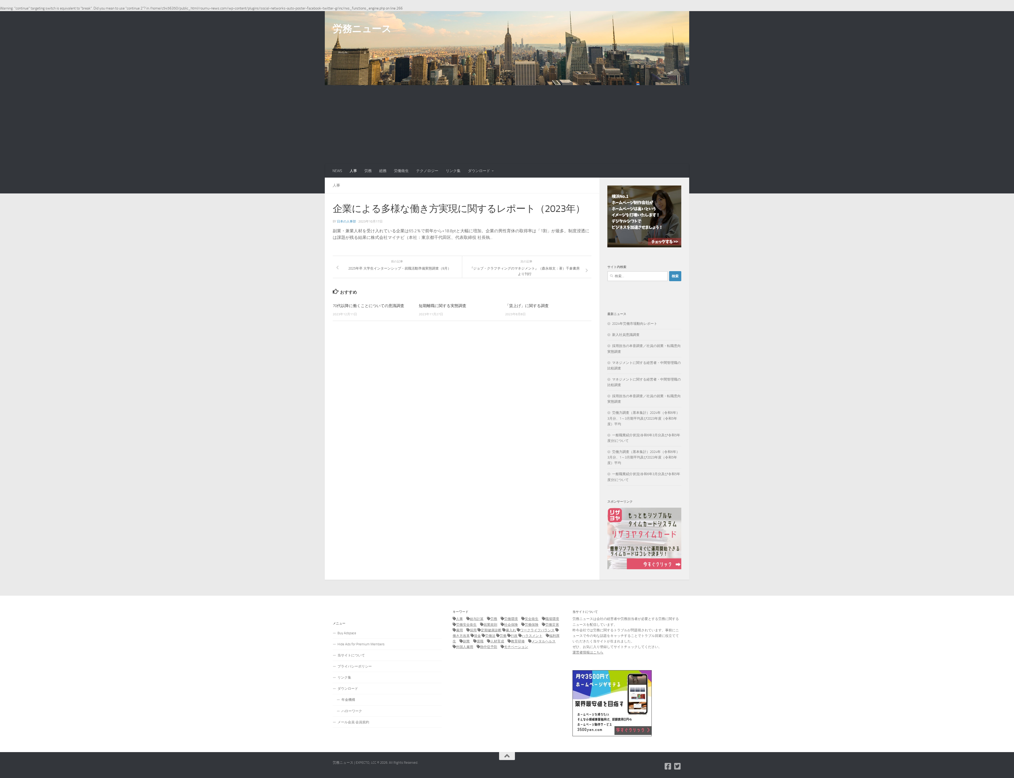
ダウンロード (479, 171)
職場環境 (552, 619)
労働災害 (552, 625)
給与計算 (476, 619)
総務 (383, 171)
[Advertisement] (507, 125)
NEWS (337, 171)
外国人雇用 (464, 647)
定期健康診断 (491, 630)
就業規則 (490, 625)
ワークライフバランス (537, 630)
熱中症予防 (488, 647)
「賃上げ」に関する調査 (527, 305)
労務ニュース (362, 28)
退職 (480, 641)
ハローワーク (351, 711)
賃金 (477, 636)
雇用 (459, 630)
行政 (514, 636)
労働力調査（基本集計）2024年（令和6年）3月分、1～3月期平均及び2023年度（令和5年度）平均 (643, 418)
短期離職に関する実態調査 (442, 305)
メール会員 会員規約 (353, 722)
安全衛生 (531, 619)
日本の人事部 (346, 221)
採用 (473, 630)
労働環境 (511, 619)
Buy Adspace (346, 633)
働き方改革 (461, 636)
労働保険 (531, 625)
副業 (466, 641)
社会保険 (511, 625)
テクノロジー (427, 171)
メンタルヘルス (544, 641)
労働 (503, 636)
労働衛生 (401, 171)
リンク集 (453, 171)
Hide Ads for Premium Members (360, 644)
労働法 (490, 636)
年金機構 (348, 700)
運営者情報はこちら (587, 652)
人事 (353, 171)
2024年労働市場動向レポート (634, 324)
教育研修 (518, 641)
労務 (368, 171)
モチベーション (516, 647)
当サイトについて (351, 655)
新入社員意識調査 (626, 335)
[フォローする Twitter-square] (677, 766)
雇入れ (511, 630)
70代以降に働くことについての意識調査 (368, 305)
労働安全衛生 (466, 625)
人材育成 (497, 641)
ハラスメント (532, 636)
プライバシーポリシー (354, 666)
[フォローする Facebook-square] (668, 766)
